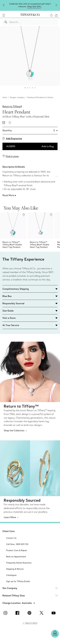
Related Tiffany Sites (13, 595)
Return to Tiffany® (12, 106)
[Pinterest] (30, 613)
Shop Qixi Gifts (34, 6)
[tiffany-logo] (30, 15)
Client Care (8, 531)
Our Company (9, 588)
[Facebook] (18, 613)
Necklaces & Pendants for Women (40, 97)
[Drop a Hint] (3, 122)
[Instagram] (6, 613)
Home (4, 97)
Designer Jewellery (17, 97)
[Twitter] (42, 613)
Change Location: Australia (17, 603)
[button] (3, 15)
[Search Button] (6, 22)
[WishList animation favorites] (51, 15)
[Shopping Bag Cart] (56, 15)
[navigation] (3, 15)
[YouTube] (54, 613)
